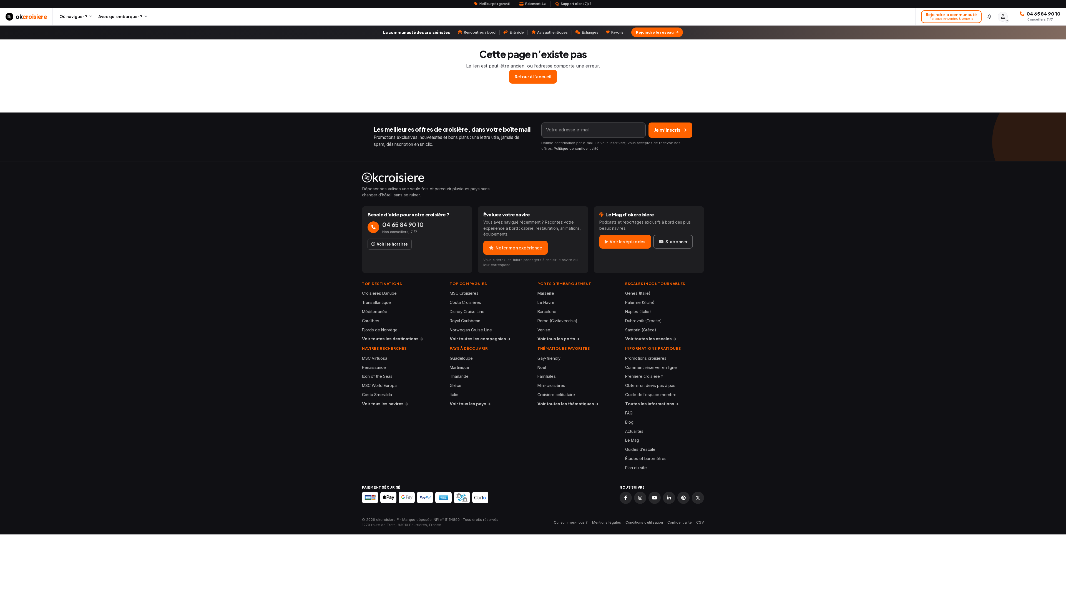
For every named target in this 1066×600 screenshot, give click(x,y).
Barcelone (546, 311)
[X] (698, 498)
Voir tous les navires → (385, 403)
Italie (454, 394)
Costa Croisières (465, 302)
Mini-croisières (551, 385)
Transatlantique (376, 302)
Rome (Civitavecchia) (557, 320)
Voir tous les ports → (558, 338)
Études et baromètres (646, 458)
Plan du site (636, 467)
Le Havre (545, 302)
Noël (541, 367)
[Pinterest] (683, 498)
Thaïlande (459, 376)
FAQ (629, 413)
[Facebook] (626, 498)
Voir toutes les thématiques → (568, 403)
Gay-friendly (548, 358)
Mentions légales (606, 522)
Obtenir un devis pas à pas (650, 385)
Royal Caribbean (465, 320)
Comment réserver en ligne (651, 367)
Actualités (634, 431)
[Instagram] (640, 498)
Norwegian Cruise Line (471, 330)
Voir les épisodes (627, 241)
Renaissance (374, 367)
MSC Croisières (464, 293)
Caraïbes (370, 320)
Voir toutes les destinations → (392, 338)
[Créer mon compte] (1002, 16)
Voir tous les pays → (470, 403)
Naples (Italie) (638, 311)
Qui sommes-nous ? (571, 522)
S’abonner (676, 241)
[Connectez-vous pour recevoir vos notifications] (989, 16)
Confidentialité (679, 522)
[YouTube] (654, 498)
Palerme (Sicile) (640, 302)
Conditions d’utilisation (644, 522)
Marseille (545, 293)
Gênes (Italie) (637, 293)
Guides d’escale (640, 449)
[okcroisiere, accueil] (533, 177)
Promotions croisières (646, 358)
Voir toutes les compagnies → (480, 338)
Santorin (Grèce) (640, 330)
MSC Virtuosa (374, 358)
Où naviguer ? (73, 16)
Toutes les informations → (652, 403)
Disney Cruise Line (467, 311)
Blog (629, 422)
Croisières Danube (379, 293)
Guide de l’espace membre (651, 394)
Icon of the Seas (377, 376)
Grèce (455, 385)
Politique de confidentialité (576, 148)
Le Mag (632, 440)
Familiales (546, 376)
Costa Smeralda (377, 394)
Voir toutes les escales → (651, 338)
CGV (700, 522)
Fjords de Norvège (380, 330)
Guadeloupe (461, 358)
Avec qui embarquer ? (120, 16)
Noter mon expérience (519, 247)
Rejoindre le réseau (655, 32)
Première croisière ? (644, 376)
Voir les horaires (392, 244)
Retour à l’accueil (533, 76)
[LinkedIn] (669, 498)
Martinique (459, 367)
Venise (543, 330)
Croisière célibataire (556, 394)
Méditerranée (374, 311)
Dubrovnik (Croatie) (643, 320)
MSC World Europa (379, 385)
